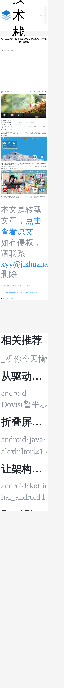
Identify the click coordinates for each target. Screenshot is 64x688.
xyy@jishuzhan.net (32, 263)
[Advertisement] (24, 65)
